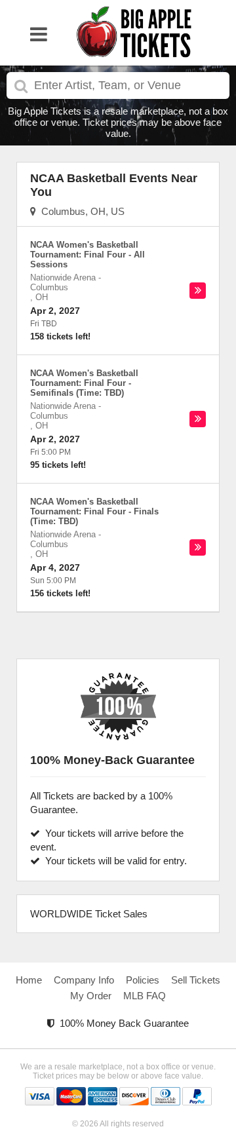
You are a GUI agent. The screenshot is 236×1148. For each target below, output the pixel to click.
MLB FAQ (144, 995)
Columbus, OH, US (80, 211)
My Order (90, 995)
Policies (142, 979)
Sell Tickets (195, 979)
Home (29, 979)
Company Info (84, 979)
